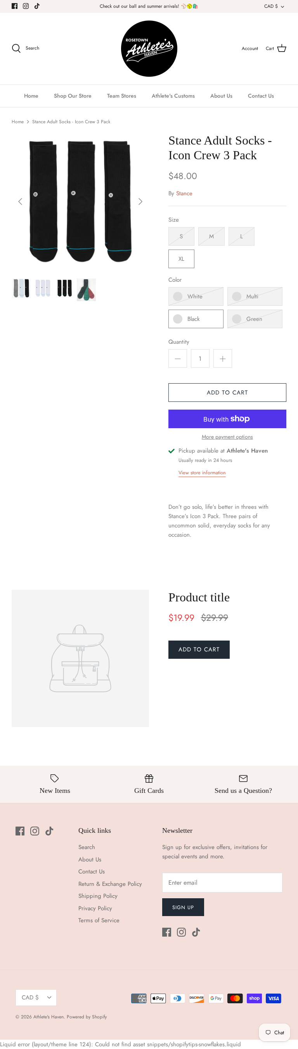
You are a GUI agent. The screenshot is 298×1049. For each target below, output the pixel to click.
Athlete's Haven (48, 1016)
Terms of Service (99, 920)
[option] (80, 201)
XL (181, 259)
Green (254, 319)
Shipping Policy (98, 896)
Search (86, 847)
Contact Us (261, 96)
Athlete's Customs (173, 96)
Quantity (178, 342)
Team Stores (121, 96)
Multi (252, 296)
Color (175, 280)
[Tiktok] (37, 6)
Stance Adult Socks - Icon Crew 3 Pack (71, 121)
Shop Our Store (73, 96)
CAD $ (271, 6)
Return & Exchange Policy (110, 884)
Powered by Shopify (87, 1016)
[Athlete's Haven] (149, 49)
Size (173, 220)
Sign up (183, 907)
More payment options (227, 437)
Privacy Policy (95, 908)
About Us (221, 96)
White (195, 296)
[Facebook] (14, 6)
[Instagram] (26, 6)
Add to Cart (227, 392)
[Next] (140, 201)
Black (193, 319)
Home (31, 96)
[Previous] (20, 201)
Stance (184, 193)
